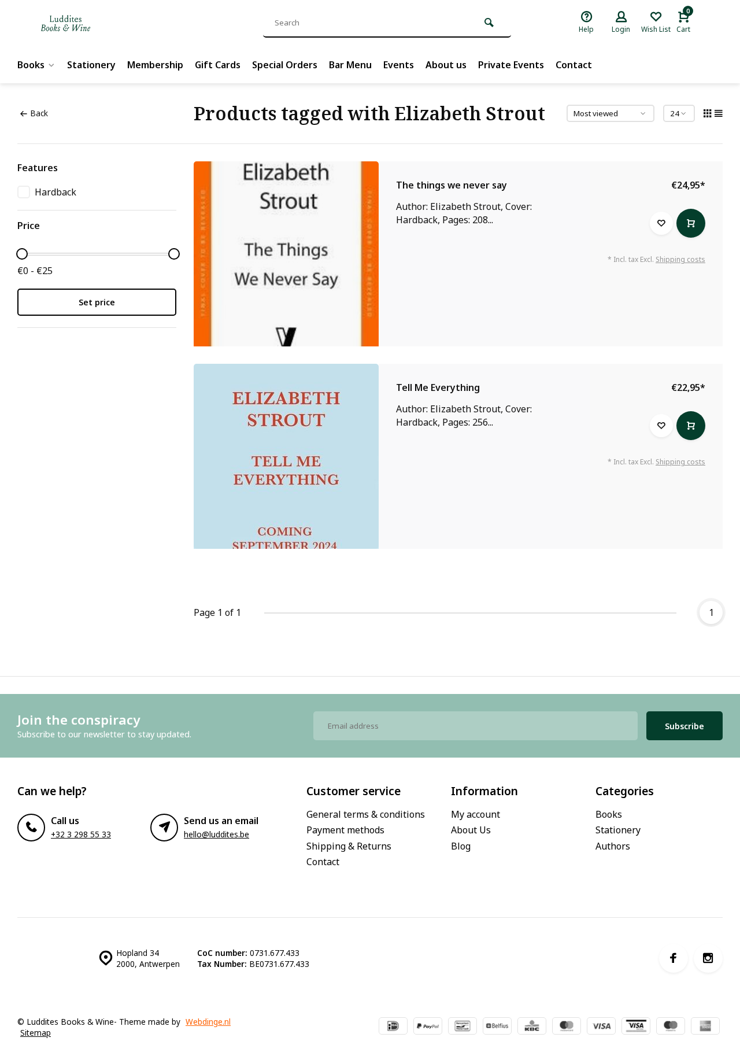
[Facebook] (673, 958)
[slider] (22, 254)
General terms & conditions (365, 814)
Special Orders (284, 64)
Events (398, 64)
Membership (155, 64)
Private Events (511, 64)
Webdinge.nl (208, 1021)
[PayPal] (427, 1027)
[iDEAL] (393, 1027)
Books (31, 64)
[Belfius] (497, 1027)
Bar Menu (350, 64)
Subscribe (684, 726)
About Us (471, 830)
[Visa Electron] (635, 1027)
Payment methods (345, 830)
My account (475, 814)
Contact (574, 64)
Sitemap (35, 1032)
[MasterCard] (566, 1027)
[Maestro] (670, 1027)
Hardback (55, 192)
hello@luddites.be (216, 834)
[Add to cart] (690, 223)
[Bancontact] (462, 1027)
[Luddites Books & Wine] (104, 23)
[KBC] (531, 1027)
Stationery (91, 64)
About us (446, 64)
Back (39, 113)
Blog (461, 846)
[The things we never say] (286, 253)
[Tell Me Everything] (286, 456)
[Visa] (601, 1027)
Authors (612, 846)
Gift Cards (217, 64)
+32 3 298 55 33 (81, 834)
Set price (97, 302)
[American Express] (705, 1027)
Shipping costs (680, 259)
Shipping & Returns (348, 846)
